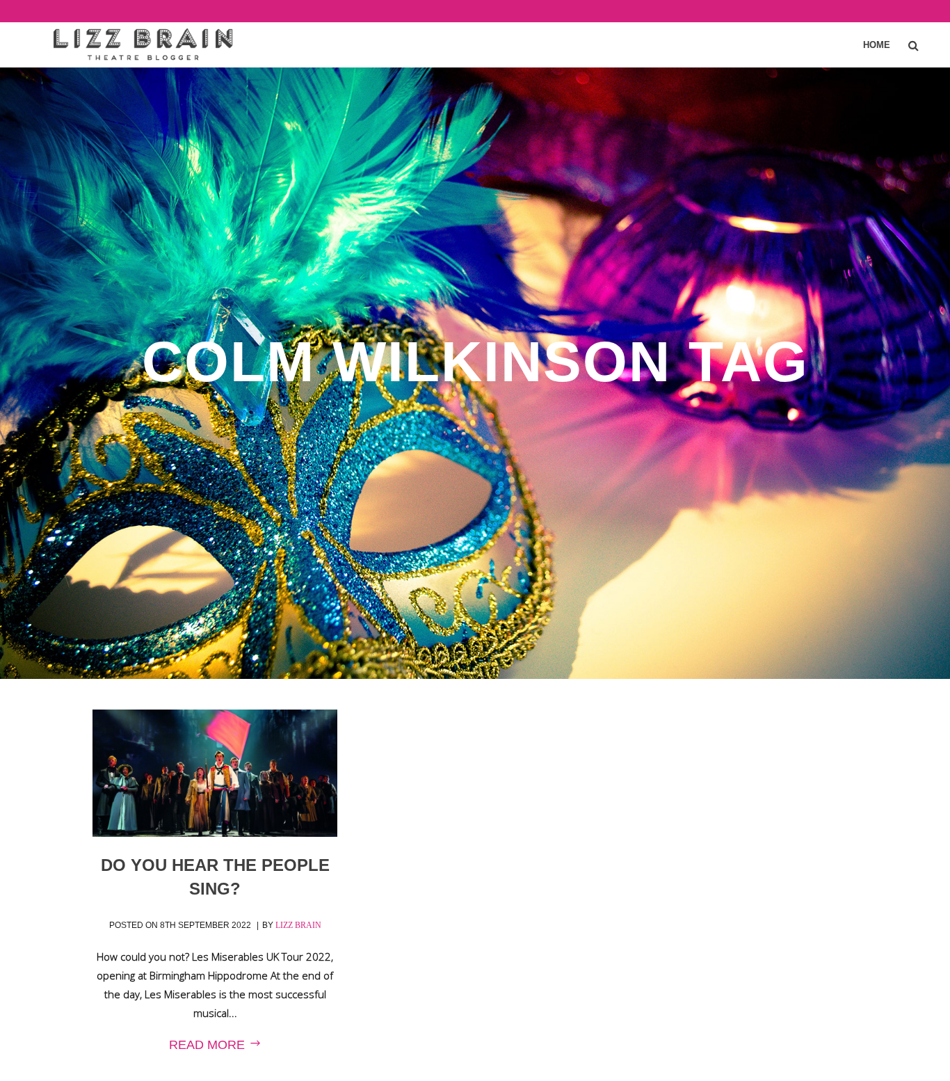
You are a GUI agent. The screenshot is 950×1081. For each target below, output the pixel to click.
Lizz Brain (298, 925)
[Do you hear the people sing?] (214, 774)
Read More (208, 1045)
